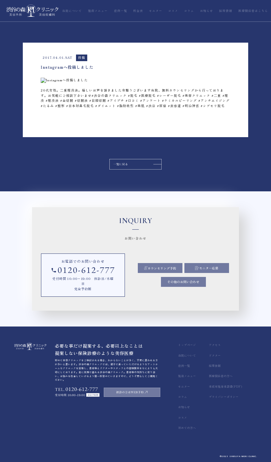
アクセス (215, 345)
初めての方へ (187, 428)
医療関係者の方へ (221, 376)
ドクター (215, 355)
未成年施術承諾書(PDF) (225, 386)
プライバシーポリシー (224, 397)
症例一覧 (184, 365)
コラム (182, 397)
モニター (184, 386)
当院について (187, 355)
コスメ (182, 417)
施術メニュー (187, 376)
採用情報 (215, 365)
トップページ (187, 345)
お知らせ (184, 407)
